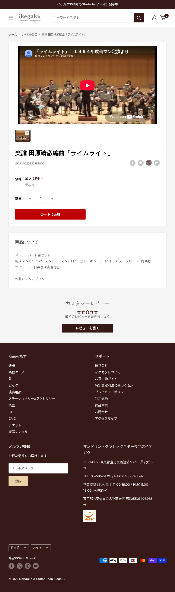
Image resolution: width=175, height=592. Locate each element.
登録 (18, 481)
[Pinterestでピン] (141, 163)
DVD (12, 418)
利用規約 (101, 399)
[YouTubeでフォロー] (36, 566)
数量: (18, 198)
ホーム (13, 34)
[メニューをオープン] (11, 17)
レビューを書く (87, 328)
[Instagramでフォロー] (28, 566)
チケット (15, 425)
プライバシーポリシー (111, 392)
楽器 (12, 365)
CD (11, 412)
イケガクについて (108, 372)
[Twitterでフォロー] (20, 566)
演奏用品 (15, 392)
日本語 (15, 547)
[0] (163, 17)
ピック (13, 385)
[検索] (139, 17)
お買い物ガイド (106, 379)
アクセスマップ (106, 418)
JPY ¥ (37, 547)
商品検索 (101, 405)
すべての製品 (29, 34)
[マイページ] (154, 17)
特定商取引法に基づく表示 (114, 385)
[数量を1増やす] (52, 198)
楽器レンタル (18, 432)
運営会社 (101, 365)
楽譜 (12, 405)
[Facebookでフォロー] (12, 566)
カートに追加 (50, 214)
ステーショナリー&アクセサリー (32, 399)
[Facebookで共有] (133, 163)
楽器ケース (16, 372)
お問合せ (101, 412)
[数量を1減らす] (29, 198)
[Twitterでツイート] (149, 163)
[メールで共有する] (157, 163)
